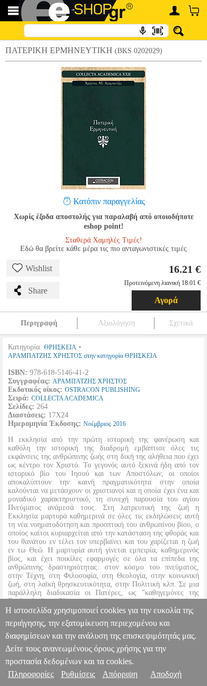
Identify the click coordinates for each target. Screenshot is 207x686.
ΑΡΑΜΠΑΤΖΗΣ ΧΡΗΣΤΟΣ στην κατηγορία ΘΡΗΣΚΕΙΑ (82, 355)
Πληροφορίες (31, 674)
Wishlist (38, 268)
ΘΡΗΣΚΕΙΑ (60, 347)
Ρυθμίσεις (78, 674)
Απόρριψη (119, 674)
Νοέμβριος (97, 424)
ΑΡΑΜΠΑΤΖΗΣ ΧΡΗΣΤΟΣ (90, 381)
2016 (119, 424)
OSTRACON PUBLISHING (102, 390)
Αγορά (166, 300)
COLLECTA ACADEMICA (67, 398)
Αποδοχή (166, 674)
